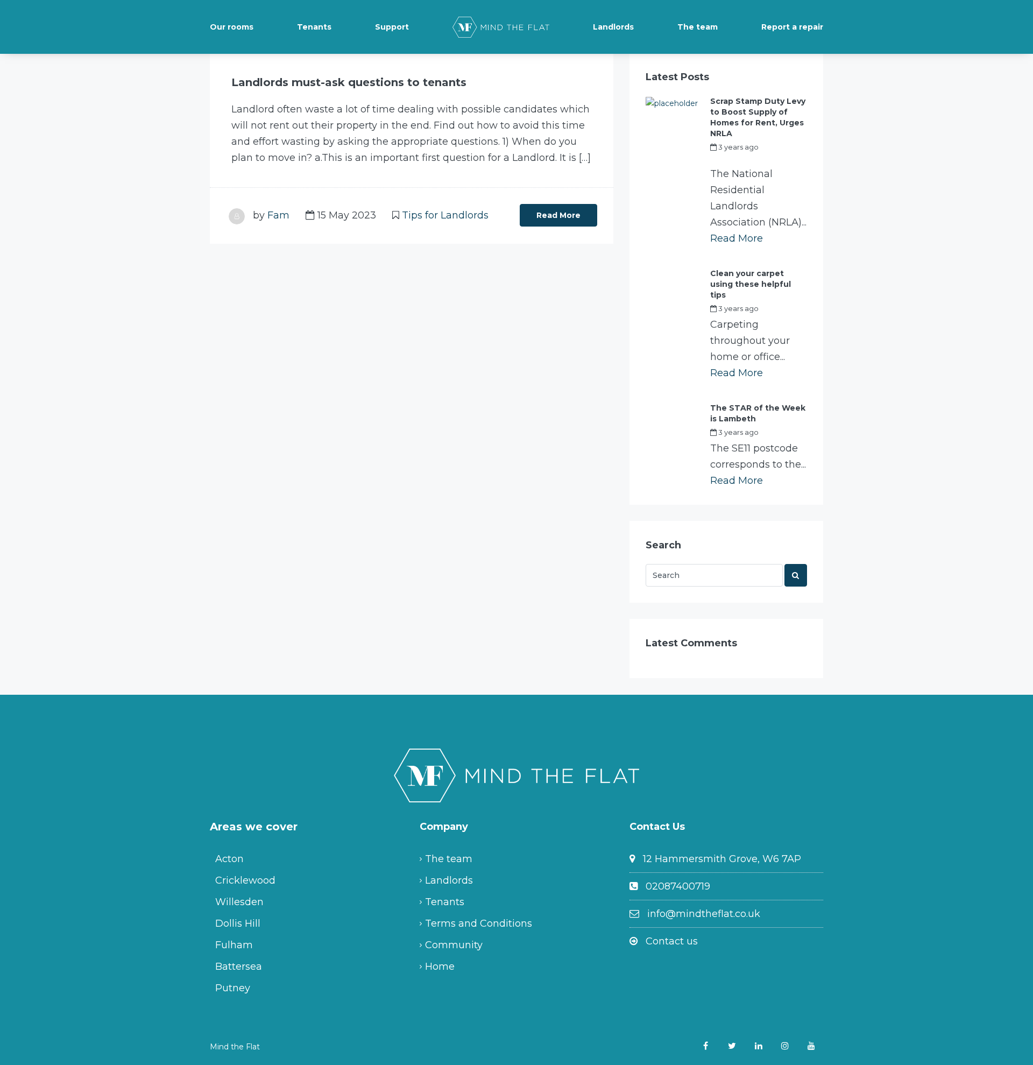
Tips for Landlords (445, 215)
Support (392, 27)
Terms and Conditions (478, 923)
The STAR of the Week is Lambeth (757, 413)
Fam (278, 215)
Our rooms (231, 27)
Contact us (672, 941)
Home (440, 966)
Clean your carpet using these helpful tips (750, 284)
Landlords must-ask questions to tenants (348, 82)
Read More (558, 215)
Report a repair (792, 27)
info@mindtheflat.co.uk (703, 914)
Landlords (613, 27)
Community (454, 945)
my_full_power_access (749, 159)
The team (697, 27)
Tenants (314, 27)
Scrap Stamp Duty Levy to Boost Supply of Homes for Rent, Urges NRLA (757, 117)
